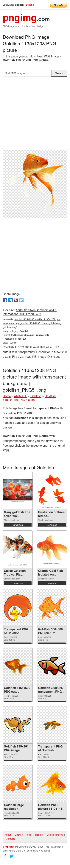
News (28, 834)
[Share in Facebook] (5, 300)
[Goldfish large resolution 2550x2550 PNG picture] (18, 783)
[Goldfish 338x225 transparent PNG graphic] (52, 666)
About (8, 834)
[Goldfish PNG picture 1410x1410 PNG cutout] (52, 783)
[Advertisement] (35, 115)
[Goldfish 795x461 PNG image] (18, 725)
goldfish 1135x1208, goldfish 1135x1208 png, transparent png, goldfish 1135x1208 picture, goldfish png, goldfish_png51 (32, 323)
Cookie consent (55, 834)
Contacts (10, 838)
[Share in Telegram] (10, 300)
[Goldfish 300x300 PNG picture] (52, 608)
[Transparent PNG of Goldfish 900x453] (52, 725)
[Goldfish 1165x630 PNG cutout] (18, 666)
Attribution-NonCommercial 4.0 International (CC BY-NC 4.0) (30, 312)
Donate (39, 834)
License (19, 834)
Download (18, 524)
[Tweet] (21, 300)
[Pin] (16, 300)
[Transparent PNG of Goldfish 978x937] (18, 607)
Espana (30, 4)
